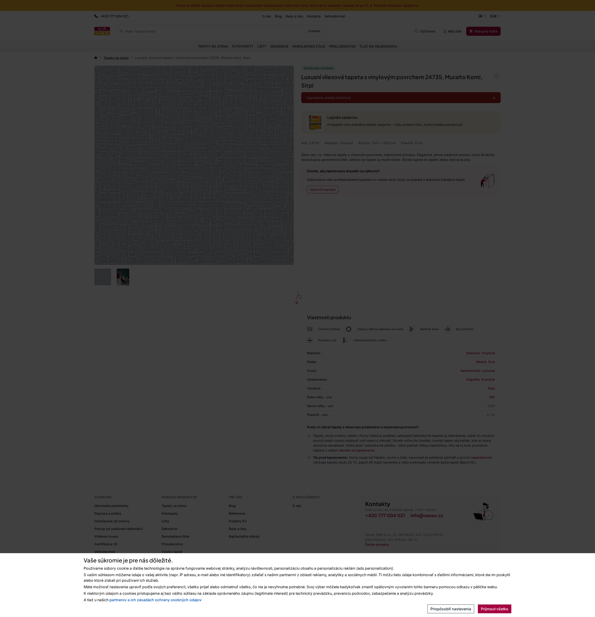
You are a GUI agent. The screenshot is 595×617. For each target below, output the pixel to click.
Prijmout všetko (494, 609)
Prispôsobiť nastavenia (450, 609)
